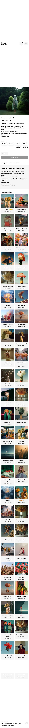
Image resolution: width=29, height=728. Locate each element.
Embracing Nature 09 (21, 383)
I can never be (8, 247)
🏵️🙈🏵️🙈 (21, 500)
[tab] (4, 163)
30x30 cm (18, 143)
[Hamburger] (26, 44)
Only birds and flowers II (21, 343)
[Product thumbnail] (7, 201)
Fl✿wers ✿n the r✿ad (21, 247)
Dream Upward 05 (8, 655)
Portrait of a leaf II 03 (7, 675)
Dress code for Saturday (7, 615)
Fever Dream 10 (21, 655)
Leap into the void (8, 539)
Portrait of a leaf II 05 (21, 596)
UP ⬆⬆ (7, 343)
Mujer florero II (21, 305)
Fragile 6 (8, 500)
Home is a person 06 (21, 558)
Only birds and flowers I (21, 228)
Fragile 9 (8, 305)
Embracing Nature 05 (21, 267)
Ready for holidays (21, 209)
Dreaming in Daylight (7, 324)
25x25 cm (11, 143)
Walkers (8, 558)
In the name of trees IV (21, 422)
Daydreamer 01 (7, 267)
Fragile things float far (8, 460)
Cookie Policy (11, 725)
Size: (2, 141)
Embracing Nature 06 (21, 286)
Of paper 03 (7, 383)
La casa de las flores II (21, 634)
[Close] (26, 723)
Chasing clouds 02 (8, 596)
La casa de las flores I (21, 403)
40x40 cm (25, 143)
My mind (8, 519)
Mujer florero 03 (21, 479)
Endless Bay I (8, 403)
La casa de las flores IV (8, 286)
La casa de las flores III (21, 519)
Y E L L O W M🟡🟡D (8, 209)
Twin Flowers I (21, 675)
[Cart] (21, 44)
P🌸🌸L (21, 615)
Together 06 (7, 362)
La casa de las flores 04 (21, 539)
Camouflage (21, 577)
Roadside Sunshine (7, 441)
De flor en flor (21, 441)
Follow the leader (8, 577)
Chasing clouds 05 (21, 324)
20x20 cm (4, 143)
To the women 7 (7, 228)
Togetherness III (7, 422)
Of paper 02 (21, 460)
